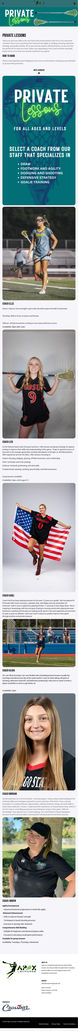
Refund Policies (44, 1024)
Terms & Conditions (69, 1024)
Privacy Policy (56, 1024)
